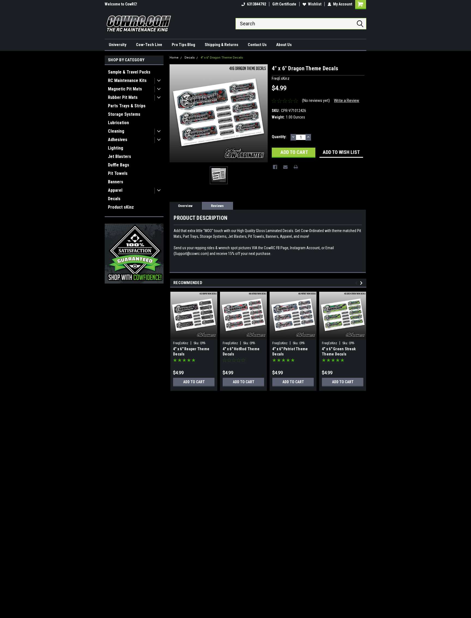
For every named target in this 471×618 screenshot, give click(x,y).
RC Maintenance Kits (127, 80)
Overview (185, 206)
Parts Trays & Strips (127, 105)
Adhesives (117, 139)
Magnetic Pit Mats (125, 89)
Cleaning (116, 131)
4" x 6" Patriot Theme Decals (290, 351)
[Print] (296, 167)
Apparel (115, 190)
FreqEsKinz (180, 343)
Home (174, 57)
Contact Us (257, 44)
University (117, 44)
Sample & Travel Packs (129, 72)
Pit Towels (118, 173)
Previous (357, 283)
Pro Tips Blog (183, 44)
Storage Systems (124, 114)
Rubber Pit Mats (123, 97)
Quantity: (279, 137)
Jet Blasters (119, 156)
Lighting (115, 148)
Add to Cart (194, 382)
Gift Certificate (284, 4)
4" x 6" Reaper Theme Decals (191, 351)
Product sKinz (121, 207)
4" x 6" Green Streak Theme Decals (339, 351)
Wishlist (314, 4)
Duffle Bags (118, 165)
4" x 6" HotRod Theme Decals (241, 351)
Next (362, 283)
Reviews (217, 206)
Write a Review (346, 100)
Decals (114, 198)
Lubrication (118, 122)
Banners (115, 181)
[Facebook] (275, 167)
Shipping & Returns (221, 44)
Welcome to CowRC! (121, 4)
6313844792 (256, 4)
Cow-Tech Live (149, 44)
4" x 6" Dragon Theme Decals (222, 57)
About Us (284, 44)
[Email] (285, 167)
